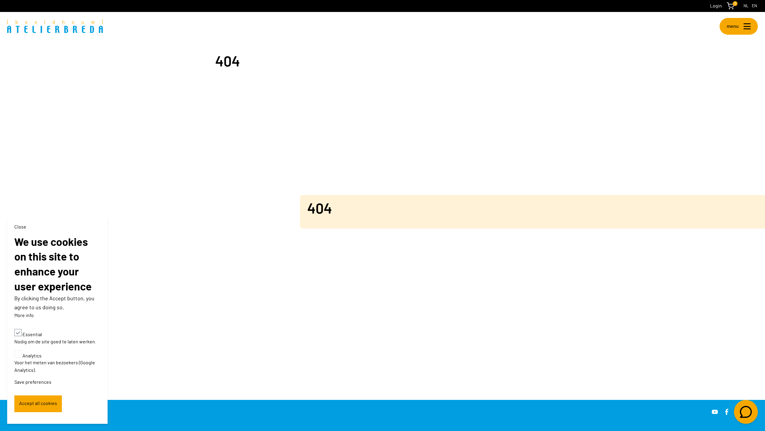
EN (754, 6)
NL (746, 6)
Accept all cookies (38, 403)
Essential (32, 334)
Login (716, 6)
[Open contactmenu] (746, 412)
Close (20, 227)
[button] (739, 26)
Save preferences (32, 382)
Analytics (32, 355)
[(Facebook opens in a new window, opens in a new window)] (727, 412)
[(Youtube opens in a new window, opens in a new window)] (715, 412)
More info (24, 315)
